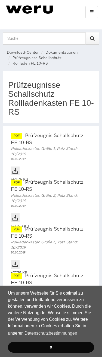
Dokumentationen (61, 52)
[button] (51, 333)
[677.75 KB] (51, 259)
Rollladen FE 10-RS (30, 63)
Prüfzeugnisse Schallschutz (37, 57)
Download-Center (23, 52)
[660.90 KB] (51, 212)
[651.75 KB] (51, 165)
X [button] (51, 347)
